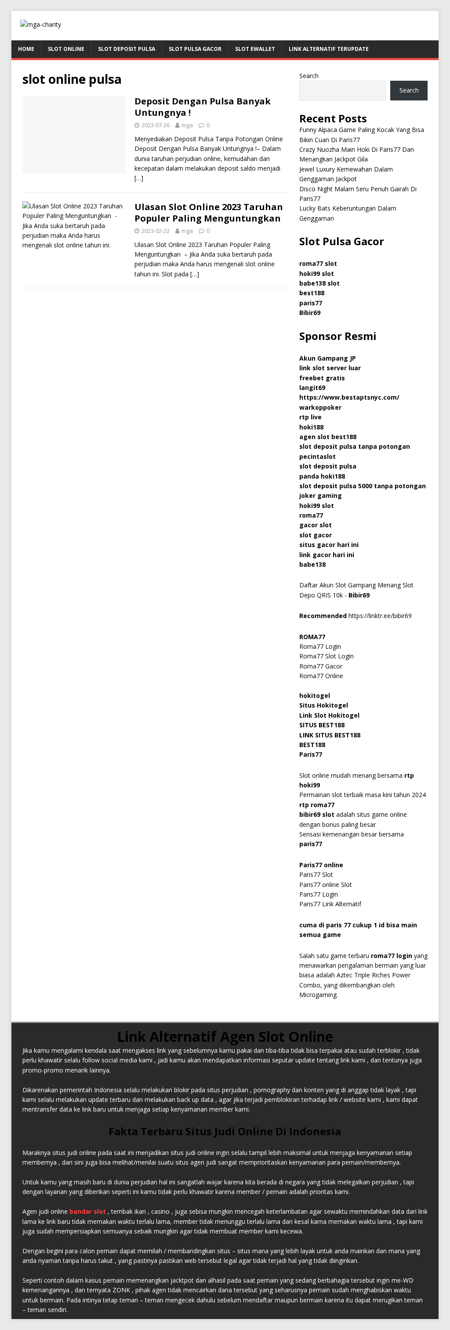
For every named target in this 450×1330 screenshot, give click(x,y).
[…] (138, 178)
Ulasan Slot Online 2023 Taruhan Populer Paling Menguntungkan (208, 212)
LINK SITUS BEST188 (329, 735)
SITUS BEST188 (322, 725)
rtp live (310, 417)
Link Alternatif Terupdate (329, 49)
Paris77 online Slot (326, 884)
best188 (311, 293)
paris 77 (338, 925)
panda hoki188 (322, 476)
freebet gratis (322, 378)
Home (26, 49)
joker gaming (320, 495)
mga (187, 125)
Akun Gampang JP (327, 358)
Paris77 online (322, 865)
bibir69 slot (316, 814)
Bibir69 (309, 312)
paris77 (310, 844)
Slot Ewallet (255, 49)
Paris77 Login (318, 894)
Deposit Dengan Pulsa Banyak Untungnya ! (202, 106)
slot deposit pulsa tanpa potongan (354, 446)
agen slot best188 (327, 437)
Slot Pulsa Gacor (195, 49)
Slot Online (66, 49)
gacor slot (315, 525)
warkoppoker (320, 407)
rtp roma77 (316, 805)
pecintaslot (317, 456)
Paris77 (310, 754)
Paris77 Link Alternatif (330, 904)
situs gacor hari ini (329, 544)
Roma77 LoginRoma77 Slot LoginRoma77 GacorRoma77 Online (326, 656)
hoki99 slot (316, 273)
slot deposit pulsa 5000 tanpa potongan (362, 486)
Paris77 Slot (316, 874)
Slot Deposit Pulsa (126, 49)
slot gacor (315, 535)
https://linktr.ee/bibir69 (380, 615)
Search (309, 76)
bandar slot (87, 1211)
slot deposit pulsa (327, 466)
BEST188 (312, 744)
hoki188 (311, 427)
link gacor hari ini (326, 555)
